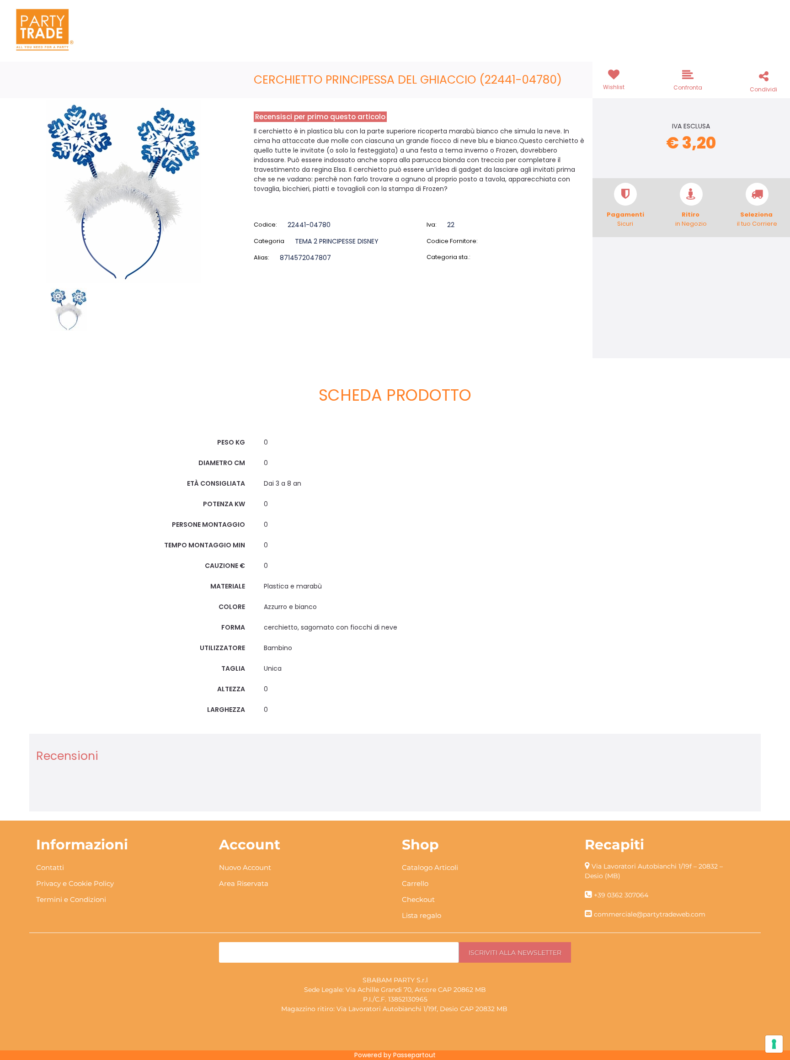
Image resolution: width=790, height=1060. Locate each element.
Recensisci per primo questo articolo (320, 117)
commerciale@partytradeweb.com (649, 914)
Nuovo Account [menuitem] (245, 867)
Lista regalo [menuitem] (421, 915)
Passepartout (414, 1055)
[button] (123, 191)
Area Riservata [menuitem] (243, 883)
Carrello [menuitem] (415, 883)
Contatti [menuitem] (50, 867)
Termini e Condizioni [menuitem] (71, 899)
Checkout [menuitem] (418, 899)
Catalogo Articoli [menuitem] (430, 867)
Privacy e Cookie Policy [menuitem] (75, 883)
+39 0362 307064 (621, 895)
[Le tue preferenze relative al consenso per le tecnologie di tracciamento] (774, 1044)
